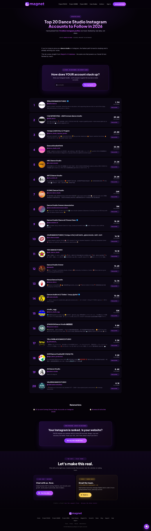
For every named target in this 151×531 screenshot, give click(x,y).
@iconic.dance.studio (54, 193)
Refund (76, 523)
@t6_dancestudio (52, 297)
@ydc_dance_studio (53, 252)
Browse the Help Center (89, 503)
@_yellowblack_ (52, 341)
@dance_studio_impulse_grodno (57, 133)
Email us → (85, 495)
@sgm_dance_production (55, 356)
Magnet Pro (84, 518)
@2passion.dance (52, 326)
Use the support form (72, 503)
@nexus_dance (52, 282)
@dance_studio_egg (53, 312)
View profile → (114, 107)
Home (38, 518)
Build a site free (119, 4)
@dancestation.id (52, 222)
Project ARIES (83, 4)
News (97, 518)
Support (107, 518)
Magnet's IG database (68, 54)
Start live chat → (44, 493)
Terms (66, 523)
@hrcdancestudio (52, 163)
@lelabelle (50, 267)
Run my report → (89, 85)
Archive (102, 4)
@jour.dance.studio (53, 237)
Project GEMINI (73, 4)
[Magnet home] (34, 4)
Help (112, 518)
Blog (102, 518)
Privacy (71, 523)
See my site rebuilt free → (75, 440)
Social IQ (91, 518)
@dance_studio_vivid (53, 148)
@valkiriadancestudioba (54, 384)
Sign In (109, 4)
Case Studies (93, 4)
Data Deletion (83, 523)
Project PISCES (63, 4)
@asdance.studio (52, 371)
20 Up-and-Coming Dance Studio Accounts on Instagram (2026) (53, 411)
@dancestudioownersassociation (57, 207)
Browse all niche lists (98, 409)
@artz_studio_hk (52, 178)
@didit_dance (51, 118)
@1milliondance (52, 103)
